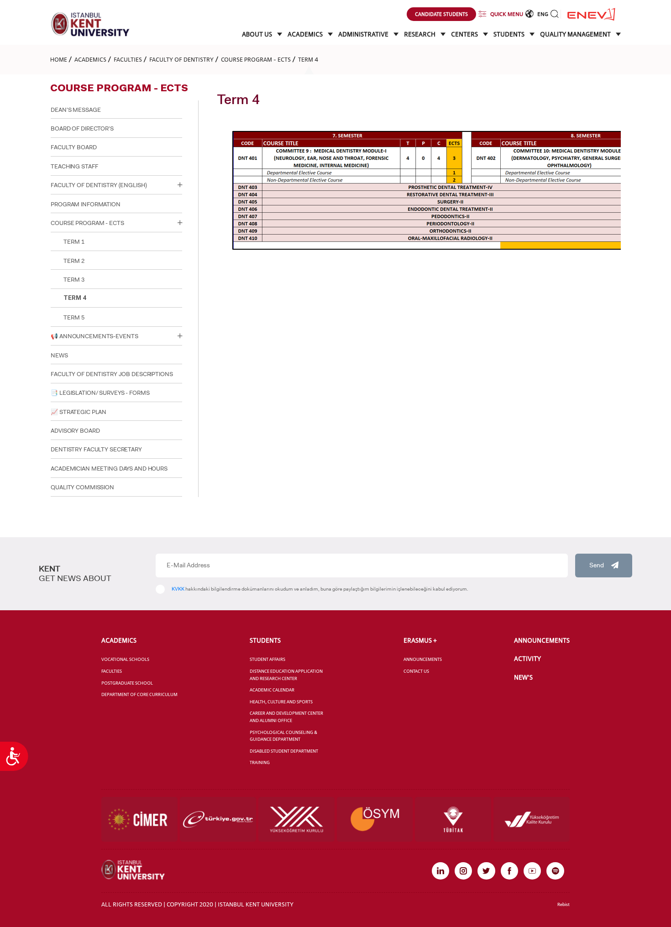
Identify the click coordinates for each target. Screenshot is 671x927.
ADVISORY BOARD (75, 431)
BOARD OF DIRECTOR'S (82, 128)
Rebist (563, 904)
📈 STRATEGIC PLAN (78, 412)
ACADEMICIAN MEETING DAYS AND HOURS (109, 468)
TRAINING (260, 762)
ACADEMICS (306, 34)
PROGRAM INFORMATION (86, 204)
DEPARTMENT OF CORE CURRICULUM (139, 694)
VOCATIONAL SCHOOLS (125, 659)
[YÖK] (296, 819)
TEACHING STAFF (74, 166)
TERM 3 (73, 279)
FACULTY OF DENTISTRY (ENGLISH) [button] (99, 185)
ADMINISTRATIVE (364, 34)
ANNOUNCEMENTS (423, 659)
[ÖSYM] (375, 819)
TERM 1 (73, 242)
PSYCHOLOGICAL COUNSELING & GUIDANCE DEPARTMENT (283, 736)
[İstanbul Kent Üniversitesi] (90, 24)
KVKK (178, 589)
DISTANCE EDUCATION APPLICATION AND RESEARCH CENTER (286, 674)
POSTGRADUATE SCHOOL (127, 683)
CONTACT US (416, 671)
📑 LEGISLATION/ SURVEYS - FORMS (100, 393)
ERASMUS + (420, 640)
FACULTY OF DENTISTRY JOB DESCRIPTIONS (112, 374)
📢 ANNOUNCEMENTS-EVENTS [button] (94, 336)
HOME (58, 59)
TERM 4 (308, 59)
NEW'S (523, 677)
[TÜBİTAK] (453, 819)
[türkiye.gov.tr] (218, 819)
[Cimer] (139, 819)
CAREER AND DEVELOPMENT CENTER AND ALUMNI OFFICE (286, 716)
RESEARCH (420, 34)
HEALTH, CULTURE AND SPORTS (281, 702)
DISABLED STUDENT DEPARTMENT (284, 751)
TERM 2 (73, 261)
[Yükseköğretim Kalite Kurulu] (531, 819)
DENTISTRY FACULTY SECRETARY (96, 449)
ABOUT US (257, 34)
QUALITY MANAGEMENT (576, 34)
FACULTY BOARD (73, 147)
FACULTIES (128, 59)
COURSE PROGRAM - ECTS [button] (87, 223)
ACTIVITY (527, 658)
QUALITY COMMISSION (82, 487)
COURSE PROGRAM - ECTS (256, 59)
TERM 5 (73, 317)
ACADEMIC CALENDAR (272, 690)
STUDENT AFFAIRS (267, 659)
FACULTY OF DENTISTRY (181, 59)
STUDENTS (509, 34)
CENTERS (465, 34)
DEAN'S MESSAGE (75, 110)
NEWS (59, 355)
